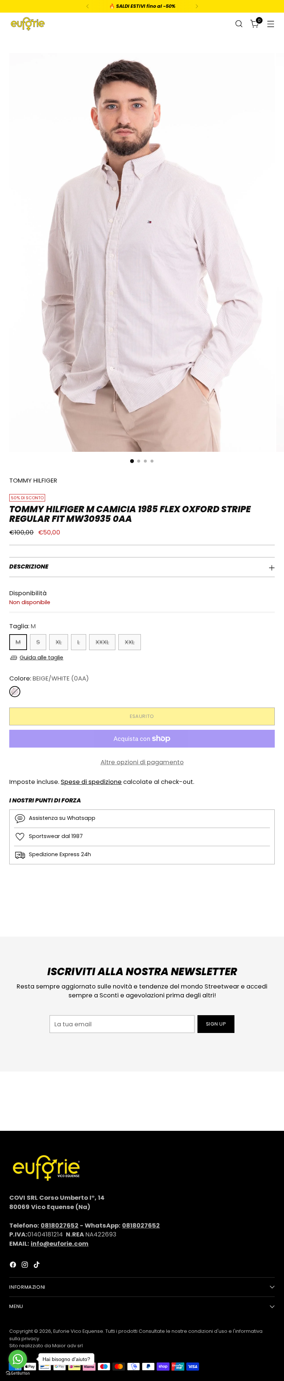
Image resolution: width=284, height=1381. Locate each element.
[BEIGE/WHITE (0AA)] (14, 691)
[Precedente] (88, 6)
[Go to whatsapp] (18, 1359)
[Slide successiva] (268, 911)
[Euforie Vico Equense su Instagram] (25, 1266)
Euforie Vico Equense (78, 1331)
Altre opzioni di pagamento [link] (142, 762)
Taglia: (22, 626)
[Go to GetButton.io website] (18, 1373)
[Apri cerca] (239, 24)
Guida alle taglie (41, 657)
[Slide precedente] (251, 911)
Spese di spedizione (91, 782)
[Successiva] (197, 6)
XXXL (102, 642)
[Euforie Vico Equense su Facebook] (13, 1266)
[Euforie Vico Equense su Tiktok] (37, 1266)
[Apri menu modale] (270, 24)
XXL (130, 642)
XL (58, 642)
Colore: (49, 678)
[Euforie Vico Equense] (27, 24)
